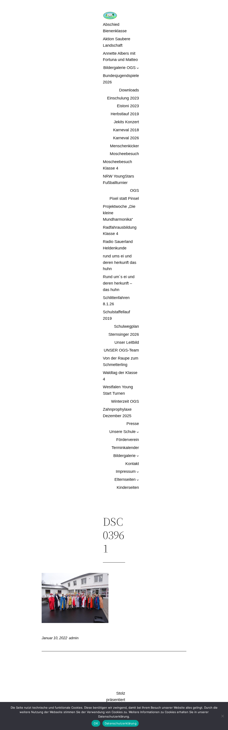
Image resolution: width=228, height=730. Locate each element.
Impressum (126, 471)
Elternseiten (125, 479)
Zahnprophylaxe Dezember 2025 (117, 412)
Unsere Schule (122, 431)
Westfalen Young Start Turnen (118, 390)
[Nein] (222, 716)
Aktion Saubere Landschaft (116, 42)
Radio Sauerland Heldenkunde (118, 244)
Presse (132, 423)
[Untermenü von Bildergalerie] (137, 456)
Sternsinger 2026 (123, 334)
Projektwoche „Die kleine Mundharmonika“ (119, 213)
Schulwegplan (126, 326)
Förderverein (127, 439)
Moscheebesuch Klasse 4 (117, 165)
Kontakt (132, 463)
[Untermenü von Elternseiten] (137, 479)
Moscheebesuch (124, 154)
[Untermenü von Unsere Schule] (137, 432)
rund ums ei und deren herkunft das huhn (119, 262)
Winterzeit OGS (125, 401)
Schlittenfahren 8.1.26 (116, 300)
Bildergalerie (124, 455)
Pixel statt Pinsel (124, 198)
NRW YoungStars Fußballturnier (118, 179)
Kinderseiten (128, 487)
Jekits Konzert (126, 122)
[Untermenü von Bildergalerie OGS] (137, 68)
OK (96, 723)
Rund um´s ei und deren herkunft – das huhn (118, 283)
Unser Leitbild (126, 342)
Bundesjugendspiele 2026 (121, 78)
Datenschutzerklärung (120, 723)
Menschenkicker (124, 146)
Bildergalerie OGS (119, 67)
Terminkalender (125, 447)
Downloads (129, 90)
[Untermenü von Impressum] (137, 471)
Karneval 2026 (126, 138)
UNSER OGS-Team (121, 350)
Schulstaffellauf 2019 (116, 315)
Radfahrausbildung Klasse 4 (119, 230)
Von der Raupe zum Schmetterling (120, 361)
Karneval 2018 (126, 130)
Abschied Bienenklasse (115, 27)
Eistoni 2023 (128, 106)
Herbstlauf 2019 (125, 114)
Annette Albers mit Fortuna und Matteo (120, 56)
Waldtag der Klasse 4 (120, 375)
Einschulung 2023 (123, 98)
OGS (134, 190)
